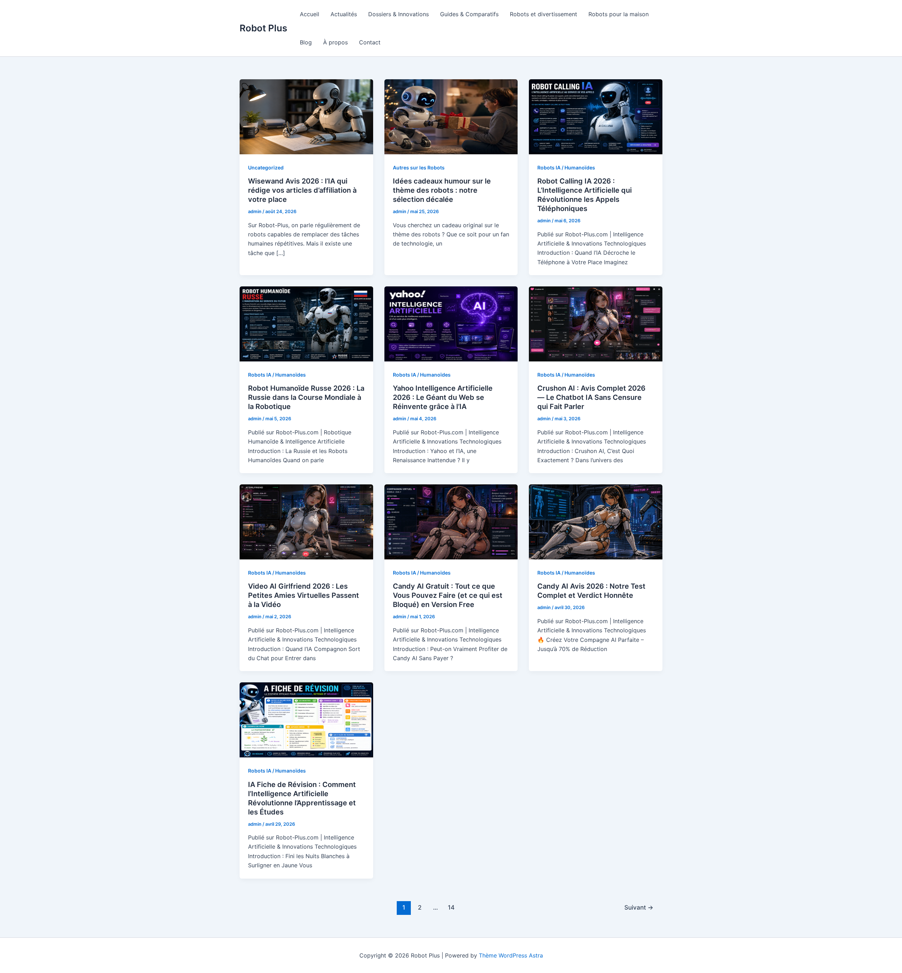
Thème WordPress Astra (511, 955)
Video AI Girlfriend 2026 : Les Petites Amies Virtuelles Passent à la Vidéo (303, 595)
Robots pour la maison (618, 14)
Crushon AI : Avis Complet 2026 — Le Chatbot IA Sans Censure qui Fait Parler (591, 397)
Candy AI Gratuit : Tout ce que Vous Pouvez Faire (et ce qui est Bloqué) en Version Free (447, 595)
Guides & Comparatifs (469, 14)
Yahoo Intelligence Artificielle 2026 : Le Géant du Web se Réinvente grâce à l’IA (443, 397)
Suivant (638, 907)
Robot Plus (263, 28)
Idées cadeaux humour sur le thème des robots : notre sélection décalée (442, 190)
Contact (370, 42)
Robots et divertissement (543, 14)
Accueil (309, 14)
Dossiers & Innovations (398, 14)
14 (451, 907)
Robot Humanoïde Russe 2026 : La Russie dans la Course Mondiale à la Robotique (306, 397)
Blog (306, 42)
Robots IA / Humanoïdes (566, 168)
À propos (335, 42)
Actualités (343, 14)
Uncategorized (266, 168)
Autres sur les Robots (419, 168)
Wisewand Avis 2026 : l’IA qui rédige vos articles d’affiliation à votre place (302, 190)
